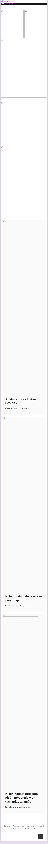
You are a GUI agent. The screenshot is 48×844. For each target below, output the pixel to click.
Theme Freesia (30, 826)
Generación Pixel (10, 826)
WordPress (38, 826)
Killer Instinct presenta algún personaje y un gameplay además (21, 797)
